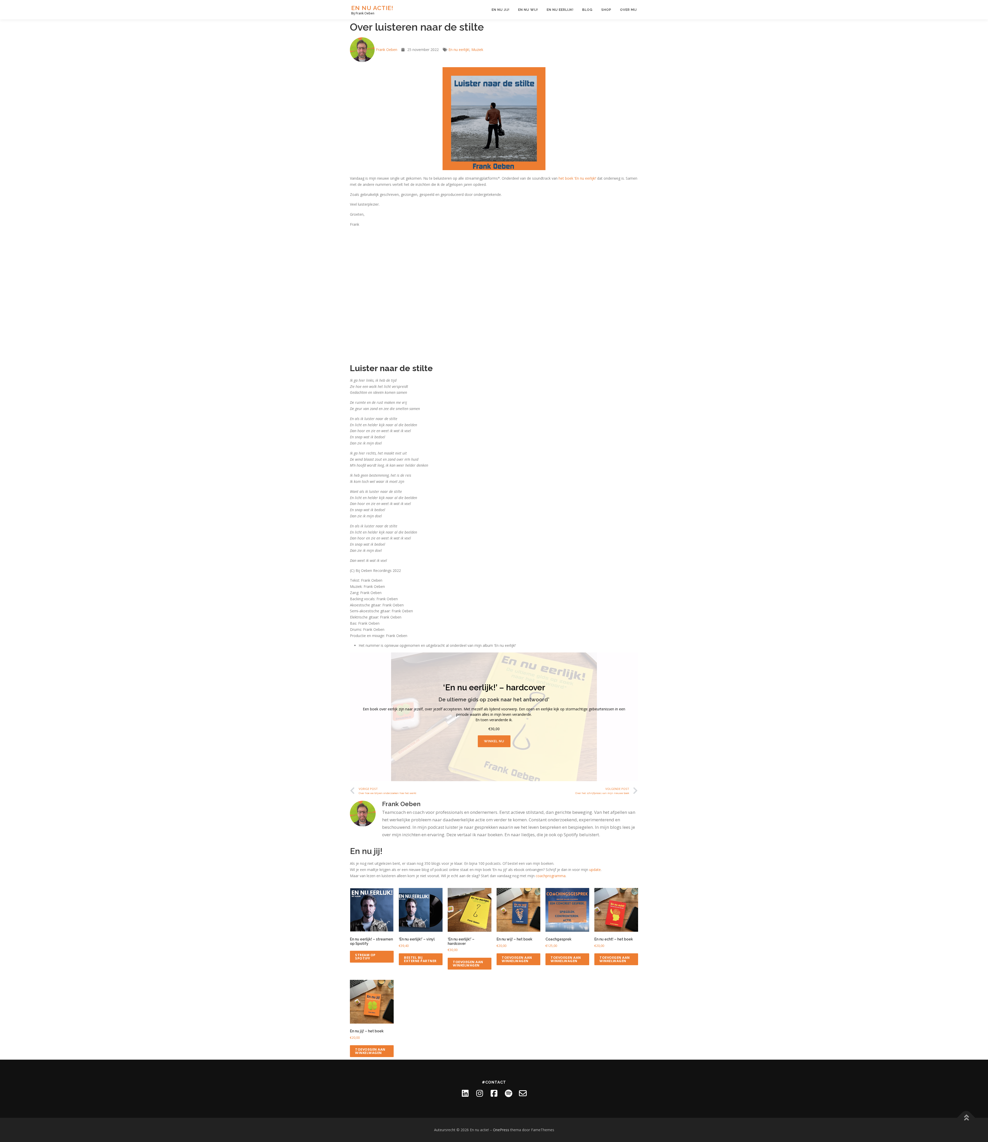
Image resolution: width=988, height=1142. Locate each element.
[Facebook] (494, 1093)
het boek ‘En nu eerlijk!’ (577, 178)
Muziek (477, 49)
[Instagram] (479, 1093)
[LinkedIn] (465, 1093)
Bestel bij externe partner (420, 959)
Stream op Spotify (365, 957)
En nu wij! (528, 10)
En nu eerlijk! (560, 10)
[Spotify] (508, 1093)
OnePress (501, 1129)
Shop (606, 10)
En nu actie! (372, 7)
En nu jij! (500, 10)
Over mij (628, 10)
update (595, 869)
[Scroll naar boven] (966, 1118)
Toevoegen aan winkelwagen (468, 963)
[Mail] (523, 1093)
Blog (587, 10)
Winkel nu (494, 741)
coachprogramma (551, 875)
